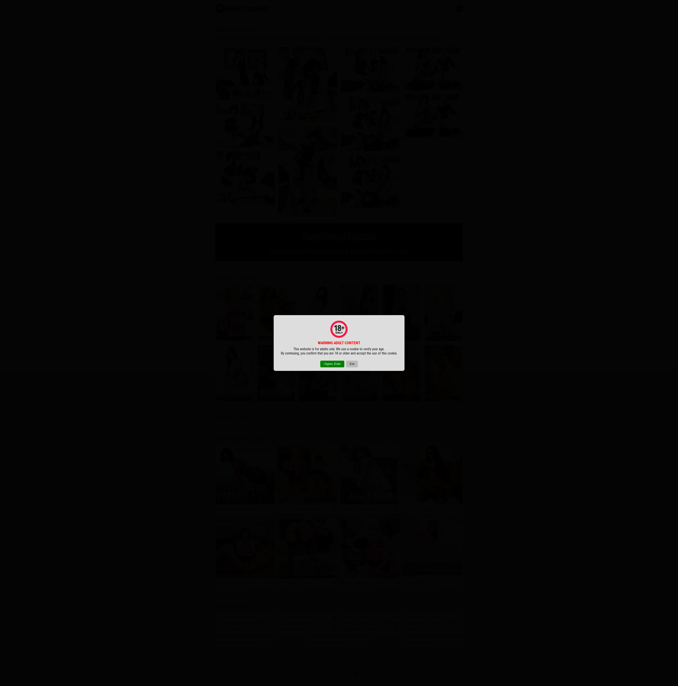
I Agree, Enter (332, 363)
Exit (352, 363)
